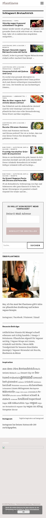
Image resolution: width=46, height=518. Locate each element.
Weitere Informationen (32, 509)
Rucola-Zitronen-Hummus (15, 127)
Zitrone (15, 409)
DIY (33, 373)
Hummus (15, 385)
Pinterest (28, 317)
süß (9, 402)
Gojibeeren (21, 382)
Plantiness (10, 3)
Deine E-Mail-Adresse (18, 213)
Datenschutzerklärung (24, 504)
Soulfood (23, 399)
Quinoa (19, 395)
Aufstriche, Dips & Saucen (13, 46)
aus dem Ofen (10, 368)
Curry (18, 373)
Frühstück (14, 377)
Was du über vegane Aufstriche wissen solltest (14, 101)
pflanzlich (13, 395)
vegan (33, 403)
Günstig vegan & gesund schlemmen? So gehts (13, 24)
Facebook (18, 317)
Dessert (24, 372)
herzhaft (6, 385)
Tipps (16, 21)
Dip (29, 372)
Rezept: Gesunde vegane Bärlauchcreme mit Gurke (14, 51)
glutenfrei (12, 381)
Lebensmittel (19, 96)
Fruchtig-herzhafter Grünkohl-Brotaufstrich (15, 152)
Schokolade (14, 399)
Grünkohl (29, 381)
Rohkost (25, 395)
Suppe (4, 403)
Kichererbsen (35, 385)
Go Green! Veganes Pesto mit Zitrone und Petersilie (14, 179)
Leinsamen (6, 388)
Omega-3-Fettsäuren (21, 392)
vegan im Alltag (34, 406)
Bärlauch (12, 373)
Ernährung (7, 21)
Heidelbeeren (37, 382)
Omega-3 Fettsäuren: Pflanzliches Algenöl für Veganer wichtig (22, 338)
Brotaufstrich (27, 368)
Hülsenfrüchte (24, 385)
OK (23, 512)
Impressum (36, 504)
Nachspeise (34, 388)
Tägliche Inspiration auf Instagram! (31, 418)
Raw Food (6, 147)
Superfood (35, 399)
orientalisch (32, 392)
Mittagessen (23, 388)
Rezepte (17, 69)
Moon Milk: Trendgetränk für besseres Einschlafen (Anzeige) (20, 347)
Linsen (15, 388)
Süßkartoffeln (18, 403)
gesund (26, 377)
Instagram (7, 317)
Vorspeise (6, 409)
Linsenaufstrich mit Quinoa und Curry (15, 72)
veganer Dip (21, 406)
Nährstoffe (8, 391)
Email (36, 317)
